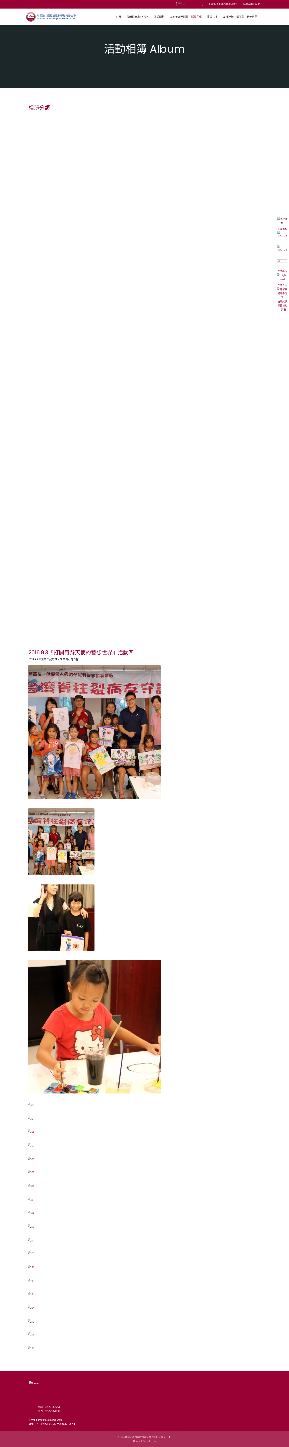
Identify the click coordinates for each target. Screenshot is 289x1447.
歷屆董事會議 (39, 277)
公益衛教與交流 (41, 177)
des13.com (151, 1441)
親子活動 (36, 227)
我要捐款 (282, 229)
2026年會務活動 (179, 16)
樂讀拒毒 (282, 271)
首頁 (118, 16)
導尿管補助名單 (41, 588)
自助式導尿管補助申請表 (282, 305)
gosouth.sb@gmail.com (222, 3)
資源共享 (212, 16)
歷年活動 (252, 16)
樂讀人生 (282, 285)
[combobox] (189, 4)
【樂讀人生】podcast (46, 433)
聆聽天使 (36, 485)
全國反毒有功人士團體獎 (47, 329)
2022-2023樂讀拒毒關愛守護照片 (54, 381)
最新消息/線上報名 (138, 16)
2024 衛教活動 (40, 127)
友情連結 (228, 16)
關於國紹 (159, 16)
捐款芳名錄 (37, 537)
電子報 (240, 16)
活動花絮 (196, 16)
